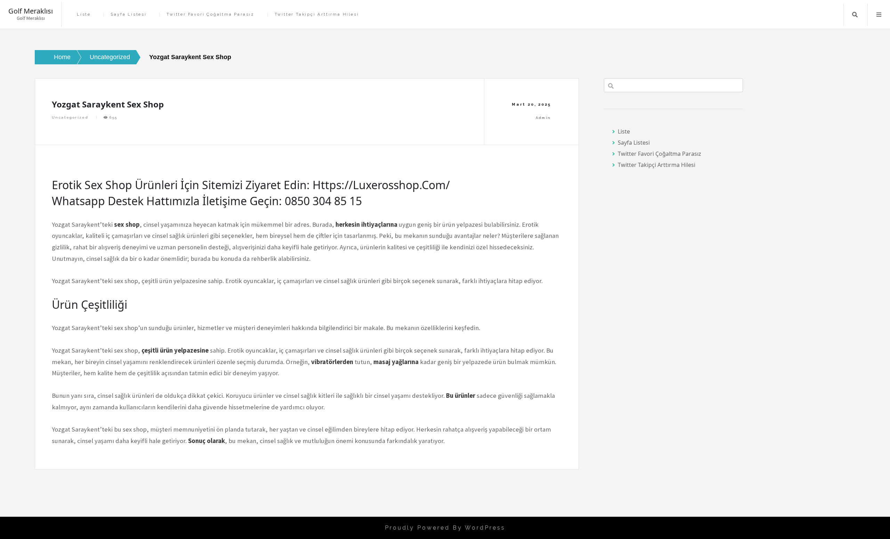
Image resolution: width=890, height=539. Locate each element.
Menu (879, 14)
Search (855, 14)
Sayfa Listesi (128, 14)
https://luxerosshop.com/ (381, 184)
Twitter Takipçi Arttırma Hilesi (317, 14)
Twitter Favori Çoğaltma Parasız (210, 14)
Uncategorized (70, 117)
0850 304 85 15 (323, 200)
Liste (84, 14)
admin (543, 118)
